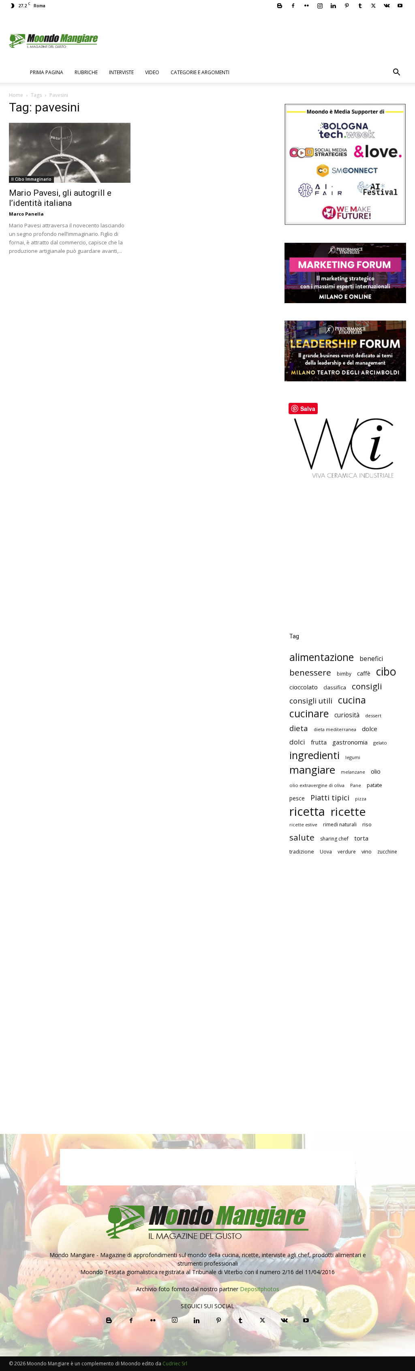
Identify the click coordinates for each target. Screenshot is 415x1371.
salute (301, 837)
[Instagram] (320, 5)
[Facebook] (293, 5)
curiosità (346, 715)
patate (374, 785)
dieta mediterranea (335, 729)
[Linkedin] (333, 5)
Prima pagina (46, 72)
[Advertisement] (345, 561)
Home (16, 95)
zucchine (387, 851)
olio (376, 771)
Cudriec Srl (174, 1363)
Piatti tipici (329, 798)
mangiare (312, 770)
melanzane (353, 772)
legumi (352, 757)
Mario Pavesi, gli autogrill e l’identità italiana (60, 198)
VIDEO (152, 72)
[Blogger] (280, 5)
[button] (396, 73)
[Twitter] (373, 5)
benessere (310, 672)
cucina (352, 700)
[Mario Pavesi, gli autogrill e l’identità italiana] (69, 153)
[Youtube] (400, 5)
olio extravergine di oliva (316, 785)
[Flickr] (306, 5)
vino (367, 851)
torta (361, 838)
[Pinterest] (346, 5)
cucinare (309, 713)
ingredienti (314, 755)
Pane (355, 785)
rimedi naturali (340, 824)
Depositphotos (259, 1289)
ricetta (307, 811)
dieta (298, 728)
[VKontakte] (387, 5)
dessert (373, 715)
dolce (369, 729)
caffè (363, 673)
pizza (360, 799)
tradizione (301, 851)
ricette (348, 811)
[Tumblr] (360, 5)
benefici (371, 658)
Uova (326, 851)
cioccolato (303, 687)
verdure (347, 851)
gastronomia (350, 742)
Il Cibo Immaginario (31, 179)
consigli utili (310, 701)
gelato (380, 743)
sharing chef (334, 838)
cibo (386, 671)
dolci (297, 742)
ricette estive (303, 825)
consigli (367, 686)
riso (367, 824)
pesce (297, 798)
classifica (334, 687)
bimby (344, 673)
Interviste (121, 72)
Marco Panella (26, 214)
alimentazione (321, 657)
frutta (319, 742)
